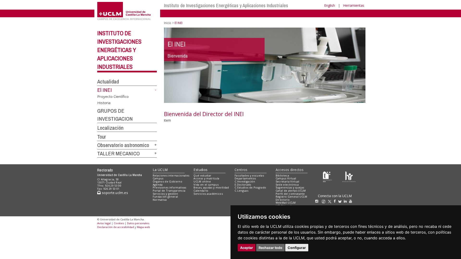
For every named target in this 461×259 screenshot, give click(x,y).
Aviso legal (104, 223)
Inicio (167, 23)
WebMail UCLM (286, 202)
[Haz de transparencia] (327, 176)
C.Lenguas (241, 190)
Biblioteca (282, 175)
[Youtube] (351, 201)
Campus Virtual (286, 178)
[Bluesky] (341, 201)
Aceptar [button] (246, 248)
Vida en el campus (206, 184)
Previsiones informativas (169, 187)
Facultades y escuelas (249, 175)
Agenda (158, 184)
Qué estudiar (202, 175)
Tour (101, 136)
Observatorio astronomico (123, 145)
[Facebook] (336, 201)
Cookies (119, 223)
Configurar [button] (297, 248)
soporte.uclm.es (114, 192)
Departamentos (245, 178)
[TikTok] (324, 201)
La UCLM (160, 169)
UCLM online (202, 181)
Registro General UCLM (291, 196)
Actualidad (108, 81)
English (329, 5)
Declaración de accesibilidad (115, 227)
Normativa (160, 199)
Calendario (201, 190)
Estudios (200, 169)
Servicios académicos (208, 193)
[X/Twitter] (331, 201)
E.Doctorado (243, 184)
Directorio (283, 199)
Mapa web (143, 227)
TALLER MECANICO (118, 153)
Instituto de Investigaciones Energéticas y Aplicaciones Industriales (226, 5)
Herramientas (353, 5)
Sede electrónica (287, 184)
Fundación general (165, 196)
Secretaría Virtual (287, 181)
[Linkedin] (345, 201)
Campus (158, 178)
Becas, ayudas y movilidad (211, 187)
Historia (103, 102)
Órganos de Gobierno (167, 181)
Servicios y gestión (165, 193)
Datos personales (138, 223)
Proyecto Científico (113, 96)
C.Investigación (245, 181)
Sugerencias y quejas (290, 187)
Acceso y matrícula (206, 178)
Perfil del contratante (290, 193)
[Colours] (349, 176)
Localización (110, 127)
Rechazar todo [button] (270, 248)
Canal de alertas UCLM (291, 190)
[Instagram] (318, 201)
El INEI (104, 90)
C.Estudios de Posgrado (250, 187)
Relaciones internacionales (171, 175)
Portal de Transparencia (169, 190)
